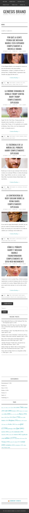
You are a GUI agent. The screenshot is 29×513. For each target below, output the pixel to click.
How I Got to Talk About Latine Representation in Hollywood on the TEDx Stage (12, 339)
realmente (18, 432)
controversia (19, 238)
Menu (3, 25)
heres (4, 417)
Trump (13, 138)
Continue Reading (14, 77)
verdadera (10, 445)
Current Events (15, 501)
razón (5, 432)
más (6, 424)
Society (3, 392)
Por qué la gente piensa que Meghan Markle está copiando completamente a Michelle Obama (14, 43)
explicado (25, 187)
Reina (9, 240)
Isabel (6, 240)
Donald (25, 136)
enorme (3, 138)
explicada (7, 138)
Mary (11, 138)
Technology (4, 397)
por (20, 84)
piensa (17, 84)
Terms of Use (14, 5)
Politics (3, 390)
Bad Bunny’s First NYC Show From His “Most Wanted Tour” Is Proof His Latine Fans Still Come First (14, 325)
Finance (3, 385)
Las (10, 417)
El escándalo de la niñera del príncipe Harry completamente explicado (14, 149)
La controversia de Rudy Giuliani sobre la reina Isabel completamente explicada (14, 201)
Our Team (5, 1)
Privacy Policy (6, 5)
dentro (15, 411)
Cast (13, 407)
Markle (2, 84)
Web (25, 297)
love (23, 417)
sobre (14, 240)
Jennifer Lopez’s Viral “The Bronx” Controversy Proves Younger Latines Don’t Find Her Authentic (14, 335)
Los (16, 417)
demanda (21, 136)
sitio (15, 297)
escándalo (20, 187)
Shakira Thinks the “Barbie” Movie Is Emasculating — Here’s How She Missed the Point (14, 347)
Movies (21, 420)
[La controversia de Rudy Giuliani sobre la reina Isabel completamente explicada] (14, 217)
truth (12, 442)
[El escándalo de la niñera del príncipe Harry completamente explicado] (14, 163)
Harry (2, 189)
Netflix (11, 424)
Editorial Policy (21, 1)
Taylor (19, 438)
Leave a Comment (22, 51)
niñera (5, 189)
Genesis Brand (14, 11)
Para (18, 424)
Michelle (10, 84)
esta (21, 82)
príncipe (9, 189)
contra (17, 136)
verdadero (19, 445)
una (17, 442)
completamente (12, 82)
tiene (24, 438)
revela (11, 434)
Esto (17, 414)
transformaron (20, 297)
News (4, 82)
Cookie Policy (12, 1)
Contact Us (22, 5)
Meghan (6, 84)
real (11, 432)
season (18, 434)
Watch (7, 447)
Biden (3, 407)
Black (8, 407)
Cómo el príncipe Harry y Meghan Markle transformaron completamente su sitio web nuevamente (14, 254)
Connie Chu (14, 51)
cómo (10, 295)
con (20, 407)
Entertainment (4, 383)
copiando (18, 82)
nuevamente (7, 297)
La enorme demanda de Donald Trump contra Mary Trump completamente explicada (14, 96)
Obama (14, 84)
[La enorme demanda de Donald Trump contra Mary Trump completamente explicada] (14, 112)
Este (13, 414)
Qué (22, 84)
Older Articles (7, 304)
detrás (22, 411)
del (16, 187)
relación (5, 434)
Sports (2, 395)
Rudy (12, 240)
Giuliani (3, 240)
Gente (24, 82)
